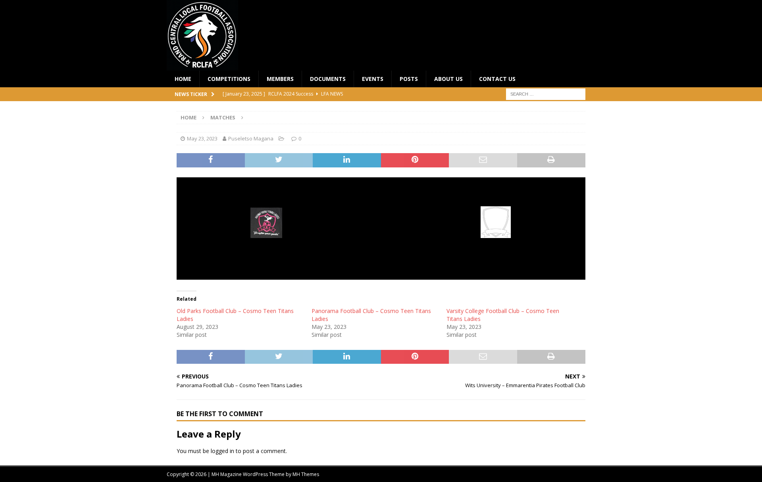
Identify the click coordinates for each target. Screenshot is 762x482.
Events (372, 79)
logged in (222, 451)
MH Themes (305, 474)
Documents (328, 79)
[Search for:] (545, 94)
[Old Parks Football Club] (496, 232)
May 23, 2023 (202, 138)
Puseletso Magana (250, 138)
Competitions (229, 79)
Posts (409, 79)
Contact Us (497, 79)
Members (280, 79)
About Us (448, 79)
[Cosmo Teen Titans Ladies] (266, 232)
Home (183, 79)
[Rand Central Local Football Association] (202, 66)
